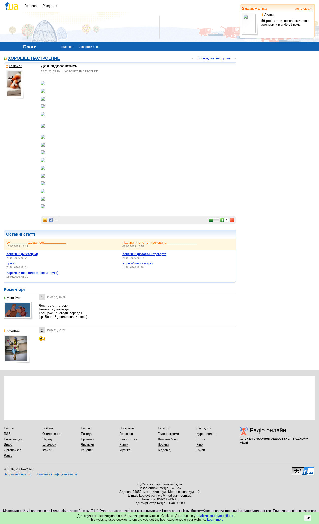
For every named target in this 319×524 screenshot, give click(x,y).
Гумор (10, 263)
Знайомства (254, 8)
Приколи (87, 439)
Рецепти (87, 450)
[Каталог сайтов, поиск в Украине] (303, 469)
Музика (124, 450)
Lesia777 (15, 66)
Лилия (269, 15)
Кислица (13, 330)
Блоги (200, 439)
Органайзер (12, 450)
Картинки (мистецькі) (22, 254)
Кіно (199, 444)
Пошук (86, 428)
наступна (223, 58)
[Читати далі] (138, 164)
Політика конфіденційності (57, 474)
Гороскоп (126, 434)
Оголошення (51, 434)
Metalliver (14, 298)
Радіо (8, 455)
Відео (8, 444)
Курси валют (206, 434)
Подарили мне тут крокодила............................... (159, 242)
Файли (47, 450)
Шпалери (49, 444)
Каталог (164, 428)
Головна (30, 6)
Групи (200, 450)
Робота (47, 428)
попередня (206, 58)
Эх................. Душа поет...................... (36, 242)
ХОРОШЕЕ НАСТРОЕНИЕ (34, 58)
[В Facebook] (51, 220)
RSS (7, 434)
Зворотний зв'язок (17, 474)
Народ (47, 439)
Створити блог (89, 47)
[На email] (45, 220)
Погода (86, 434)
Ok (308, 518)
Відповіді (164, 450)
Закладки (203, 428)
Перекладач (13, 439)
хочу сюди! (303, 8)
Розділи (48, 6)
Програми (126, 428)
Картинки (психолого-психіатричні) (32, 273)
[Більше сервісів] (56, 220)
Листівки (87, 444)
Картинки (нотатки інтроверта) (144, 254)
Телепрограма (168, 434)
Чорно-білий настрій (137, 263)
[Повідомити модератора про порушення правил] (232, 220)
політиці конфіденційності (216, 516)
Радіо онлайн (268, 430)
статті (29, 234)
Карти (123, 444)
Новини (163, 444)
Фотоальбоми (168, 439)
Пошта (9, 428)
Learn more (215, 519)
